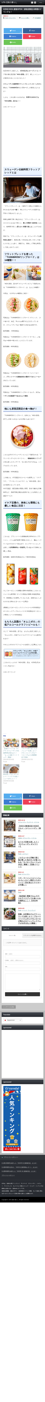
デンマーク (30, 822)
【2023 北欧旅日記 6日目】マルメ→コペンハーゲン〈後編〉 (29, 828)
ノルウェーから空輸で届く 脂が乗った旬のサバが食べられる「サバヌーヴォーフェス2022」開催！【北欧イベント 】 (29, 862)
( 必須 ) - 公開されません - (14, 960)
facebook (35, 2)
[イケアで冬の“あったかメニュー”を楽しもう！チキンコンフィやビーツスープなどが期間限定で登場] (29, 742)
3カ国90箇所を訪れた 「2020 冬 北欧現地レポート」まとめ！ (20, 1167)
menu (40, 2)
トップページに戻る (8, 1007)
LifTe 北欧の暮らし (14, 1199)
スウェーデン (12, 18)
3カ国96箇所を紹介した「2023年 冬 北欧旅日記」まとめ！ (19, 1171)
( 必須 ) (8, 954)
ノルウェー (25, 854)
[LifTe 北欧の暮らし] (11, 2)
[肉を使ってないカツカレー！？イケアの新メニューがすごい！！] (11, 768)
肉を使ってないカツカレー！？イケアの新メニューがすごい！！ (11, 776)
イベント (24, 910)
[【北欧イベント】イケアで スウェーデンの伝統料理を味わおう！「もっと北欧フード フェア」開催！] (11, 742)
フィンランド (32, 910)
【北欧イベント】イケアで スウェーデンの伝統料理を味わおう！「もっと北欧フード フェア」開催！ (11, 753)
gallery (20, 838)
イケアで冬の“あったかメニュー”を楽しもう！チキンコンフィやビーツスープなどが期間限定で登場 (29, 753)
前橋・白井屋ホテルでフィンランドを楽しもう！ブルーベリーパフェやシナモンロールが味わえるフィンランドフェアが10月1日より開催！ (29, 918)
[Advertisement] (22, 138)
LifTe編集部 (38, 18)
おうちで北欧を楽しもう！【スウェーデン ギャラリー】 (28, 844)
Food (6, 18)
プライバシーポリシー (8, 1175)
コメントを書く (25, 18)
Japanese (11, 1020)
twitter (32, 2)
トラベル (36, 822)
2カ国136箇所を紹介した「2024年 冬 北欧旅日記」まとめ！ (19, 1163)
